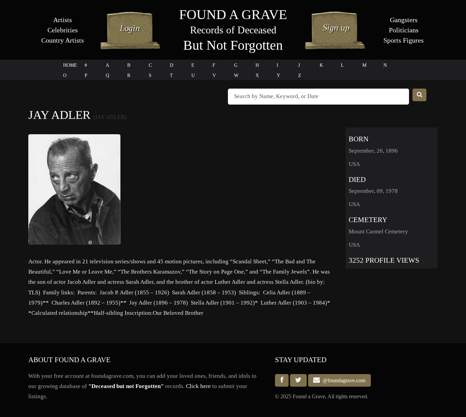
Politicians (404, 30)
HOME (70, 65)
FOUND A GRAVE (233, 14)
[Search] (419, 95)
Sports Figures (403, 40)
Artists (62, 20)
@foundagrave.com (342, 380)
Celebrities (62, 30)
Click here (198, 386)
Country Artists (62, 40)
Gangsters (404, 20)
